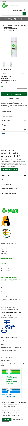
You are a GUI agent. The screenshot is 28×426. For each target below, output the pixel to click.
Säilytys (4, 125)
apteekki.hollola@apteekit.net (9, 309)
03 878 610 (4, 291)
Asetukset (5, 423)
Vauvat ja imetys (8, 27)
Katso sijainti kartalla (6, 258)
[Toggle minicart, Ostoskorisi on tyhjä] (25, 10)
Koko (3, 129)
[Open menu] (3, 10)
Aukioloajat (3, 1)
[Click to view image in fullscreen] (14, 47)
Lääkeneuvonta (6, 184)
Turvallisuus (5, 175)
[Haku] (24, 13)
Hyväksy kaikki (6, 419)
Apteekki (7, 83)
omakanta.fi (22, 161)
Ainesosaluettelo (7, 116)
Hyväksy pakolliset (18, 419)
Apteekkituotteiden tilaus (9, 188)
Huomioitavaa (6, 120)
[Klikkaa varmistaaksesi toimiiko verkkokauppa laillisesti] (14, 376)
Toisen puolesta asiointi (9, 193)
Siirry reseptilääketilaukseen (9, 169)
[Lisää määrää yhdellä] (25, 87)
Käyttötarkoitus (6, 111)
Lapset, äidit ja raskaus (20, 25)
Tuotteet (9, 25)
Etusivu (3, 25)
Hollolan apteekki (13, 6)
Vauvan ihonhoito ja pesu (10, 28)
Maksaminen (6, 180)
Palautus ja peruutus (6, 360)
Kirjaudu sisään (18, 10)
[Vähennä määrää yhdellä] (18, 87)
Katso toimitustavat (14, 98)
